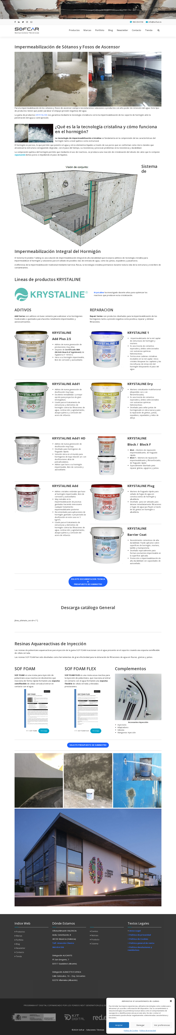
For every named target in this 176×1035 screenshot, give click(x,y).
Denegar (140, 1025)
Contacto (136, 30)
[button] (171, 1001)
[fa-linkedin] (19, 22)
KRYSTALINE (41, 115)
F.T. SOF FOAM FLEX (82, 731)
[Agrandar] (45, 334)
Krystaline (99, 292)
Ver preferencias (162, 1025)
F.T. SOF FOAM (31, 731)
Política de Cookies (131, 1030)
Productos (74, 30)
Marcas (87, 30)
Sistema (94, 943)
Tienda (148, 30)
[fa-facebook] (15, 22)
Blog (110, 30)
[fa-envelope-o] (31, 22)
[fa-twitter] (23, 22)
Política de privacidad (148, 1030)
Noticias (94, 935)
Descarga (44, 731)
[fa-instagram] (27, 22)
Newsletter (122, 30)
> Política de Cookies (138, 939)
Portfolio (99, 30)
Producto (95, 939)
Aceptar (119, 1025)
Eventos (94, 931)
